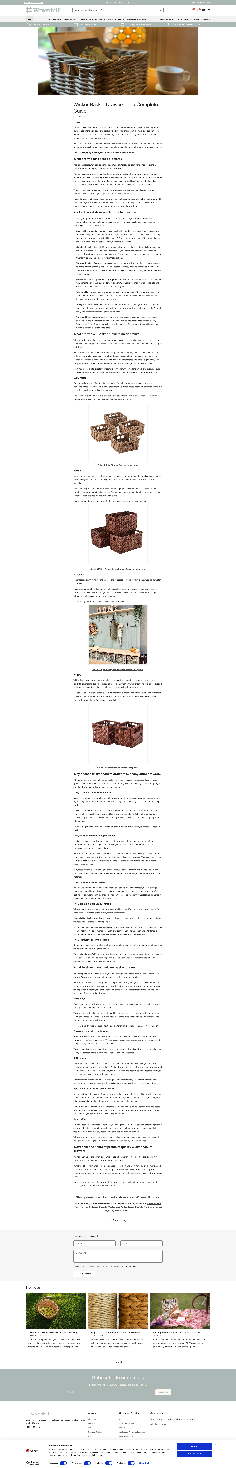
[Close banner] (215, 1444)
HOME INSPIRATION (202, 19)
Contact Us (123, 1419)
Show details (144, 1463)
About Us (92, 1419)
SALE (29, 19)
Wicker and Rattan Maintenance (132, 1432)
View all (118, 1362)
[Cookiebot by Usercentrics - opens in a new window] (32, 1463)
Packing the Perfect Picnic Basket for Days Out (176, 1332)
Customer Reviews (126, 1423)
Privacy (122, 1428)
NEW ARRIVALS (54, 19)
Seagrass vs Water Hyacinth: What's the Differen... (116, 1332)
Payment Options (95, 1432)
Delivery (91, 1423)
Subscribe (163, 1392)
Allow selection (194, 1454)
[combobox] (118, 10)
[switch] (87, 1463)
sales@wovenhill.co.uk (201, 2)
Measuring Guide (126, 1436)
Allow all (194, 1446)
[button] (209, 10)
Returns (91, 1428)
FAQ (90, 1436)
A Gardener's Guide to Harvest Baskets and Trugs (53, 1332)
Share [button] (78, 122)
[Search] (160, 10)
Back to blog (119, 1220)
